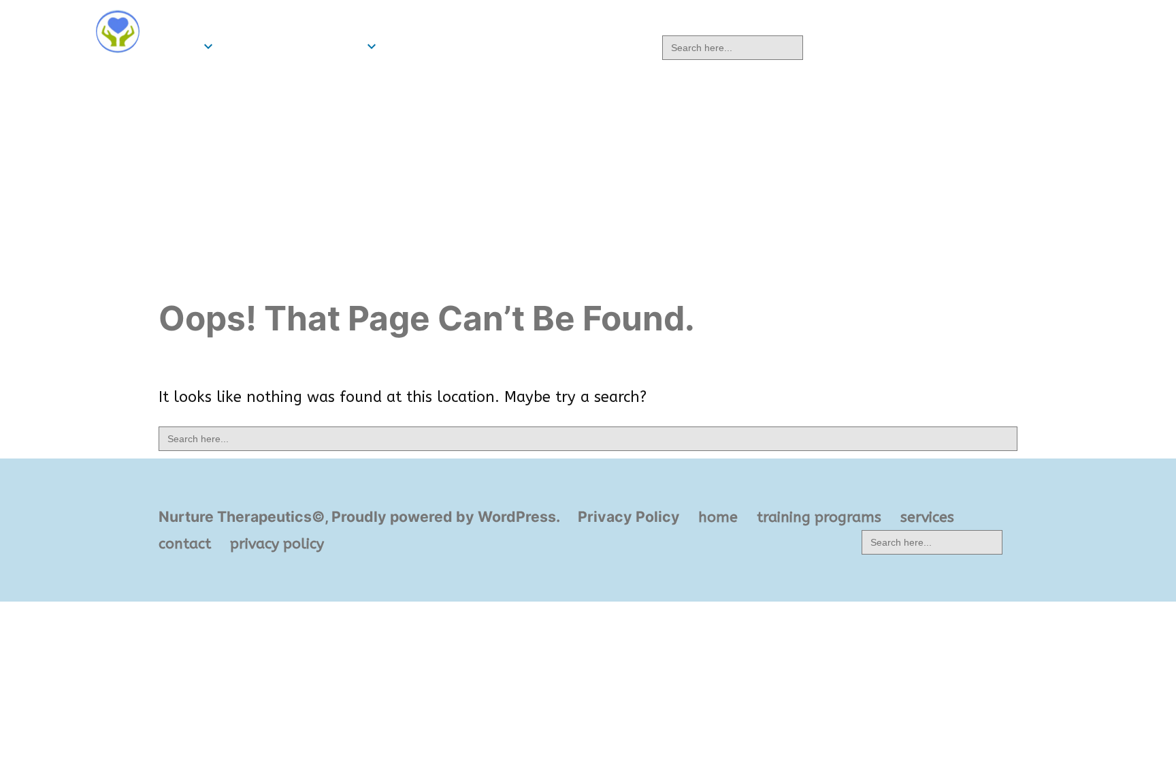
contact (494, 46)
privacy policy (594, 46)
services (417, 46)
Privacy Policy (629, 516)
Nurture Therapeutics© (252, 18)
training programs (293, 46)
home (178, 46)
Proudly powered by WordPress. (447, 516)
